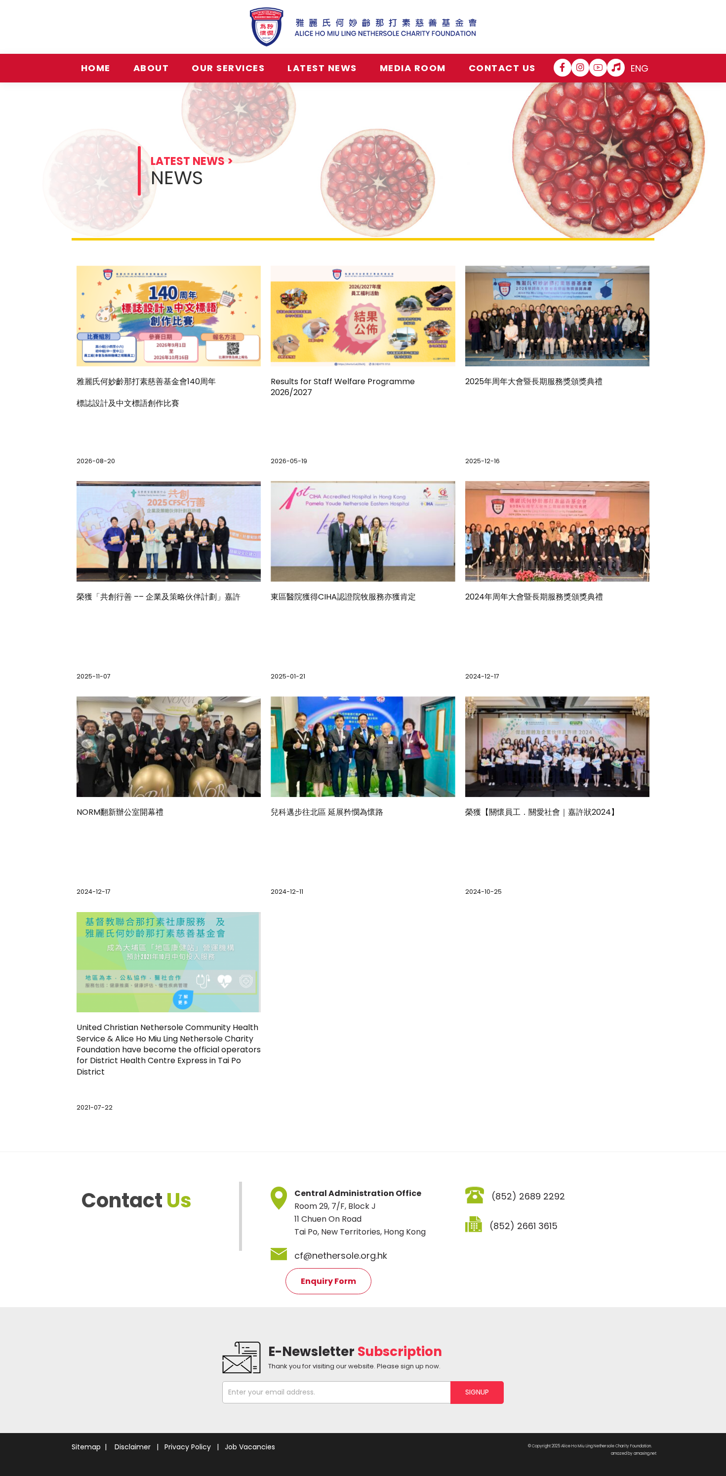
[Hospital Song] (616, 68)
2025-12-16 (482, 461)
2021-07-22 (95, 1107)
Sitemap (86, 1447)
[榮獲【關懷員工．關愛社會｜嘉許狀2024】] (557, 746)
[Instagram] (580, 68)
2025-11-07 (94, 676)
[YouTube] (598, 68)
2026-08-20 (96, 461)
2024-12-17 (482, 676)
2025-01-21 (288, 676)
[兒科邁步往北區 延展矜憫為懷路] (363, 746)
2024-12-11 (287, 891)
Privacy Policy (187, 1447)
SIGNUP (477, 1392)
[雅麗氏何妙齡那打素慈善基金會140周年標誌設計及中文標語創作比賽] (169, 316)
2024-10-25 (483, 891)
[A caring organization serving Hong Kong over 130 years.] (363, 26)
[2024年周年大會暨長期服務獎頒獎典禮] (557, 531)
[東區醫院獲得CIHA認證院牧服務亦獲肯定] (363, 531)
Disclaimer (133, 1447)
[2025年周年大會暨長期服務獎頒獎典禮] (557, 316)
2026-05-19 (289, 461)
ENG (639, 68)
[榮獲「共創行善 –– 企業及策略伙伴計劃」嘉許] (169, 531)
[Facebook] (562, 68)
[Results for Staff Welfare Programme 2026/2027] (363, 316)
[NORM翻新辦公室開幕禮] (169, 746)
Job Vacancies (250, 1447)
